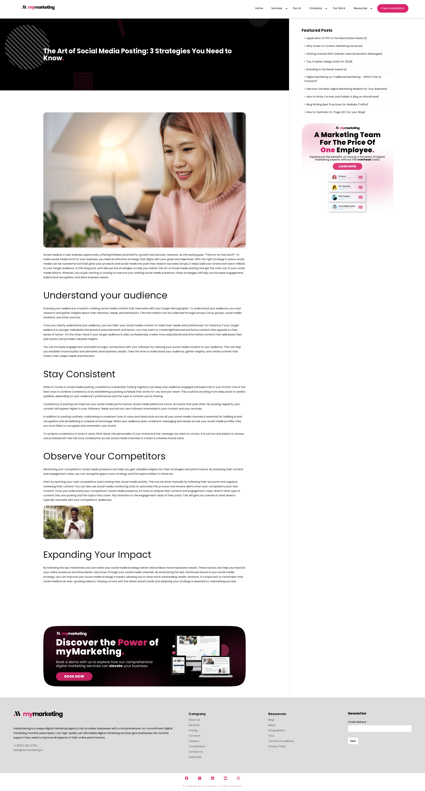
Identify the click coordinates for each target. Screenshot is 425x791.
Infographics (276, 730)
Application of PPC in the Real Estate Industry (335, 38)
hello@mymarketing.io (28, 750)
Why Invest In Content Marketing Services (333, 46)
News (271, 725)
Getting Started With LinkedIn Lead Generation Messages (343, 54)
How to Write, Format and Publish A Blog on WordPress (341, 97)
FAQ (271, 736)
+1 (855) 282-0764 (25, 745)
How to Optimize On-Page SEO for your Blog (335, 112)
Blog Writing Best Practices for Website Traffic (336, 104)
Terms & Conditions (281, 741)
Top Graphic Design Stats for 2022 (328, 61)
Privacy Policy (277, 746)
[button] (422, 3)
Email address (358, 722)
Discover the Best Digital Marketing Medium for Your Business (346, 89)
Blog (271, 720)
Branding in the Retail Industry (325, 69)
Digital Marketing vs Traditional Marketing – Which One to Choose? (342, 79)
